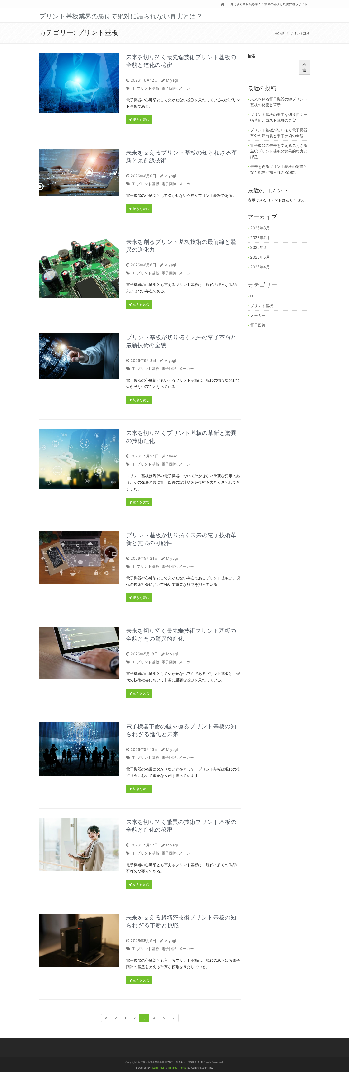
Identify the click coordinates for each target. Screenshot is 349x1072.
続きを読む (140, 119)
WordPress (158, 1067)
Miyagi (172, 80)
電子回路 (169, 88)
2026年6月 (260, 247)
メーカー (186, 88)
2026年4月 (260, 266)
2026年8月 (260, 228)
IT (132, 88)
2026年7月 (259, 237)
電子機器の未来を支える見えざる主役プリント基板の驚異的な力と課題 (278, 151)
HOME (279, 34)
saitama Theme (177, 1067)
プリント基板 (148, 88)
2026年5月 (260, 257)
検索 (251, 56)
